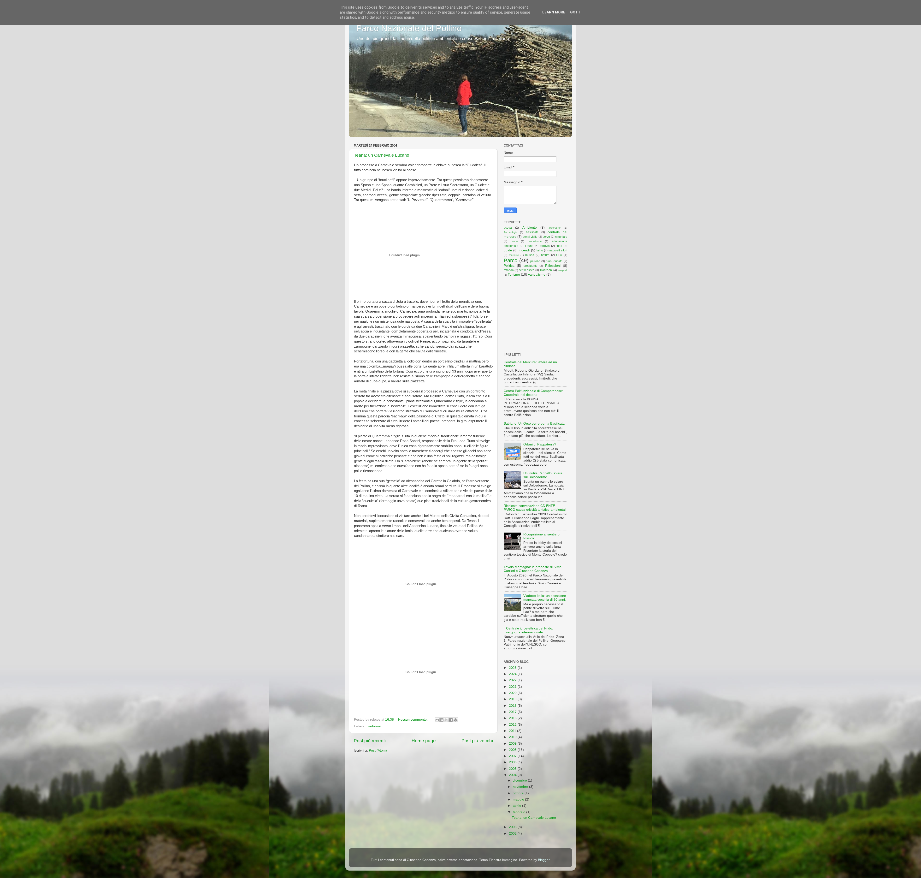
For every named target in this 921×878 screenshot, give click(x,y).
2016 (513, 718)
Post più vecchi (477, 740)
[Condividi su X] (446, 720)
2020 (513, 693)
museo (529, 255)
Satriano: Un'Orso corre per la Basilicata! (535, 423)
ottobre (519, 793)
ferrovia (545, 246)
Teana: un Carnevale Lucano (381, 155)
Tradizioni (373, 726)
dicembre (520, 780)
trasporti (562, 270)
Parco (510, 260)
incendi (524, 250)
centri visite (530, 236)
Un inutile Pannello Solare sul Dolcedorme (542, 475)
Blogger (543, 860)
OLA (559, 255)
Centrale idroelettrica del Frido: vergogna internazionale (529, 630)
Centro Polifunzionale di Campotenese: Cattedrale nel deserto (533, 393)
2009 (513, 743)
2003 (513, 827)
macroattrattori (558, 250)
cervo (546, 236)
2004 (513, 775)
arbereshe (555, 227)
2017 (513, 712)
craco (514, 241)
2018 (513, 705)
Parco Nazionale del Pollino (409, 28)
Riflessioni (553, 265)
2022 (513, 680)
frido (559, 246)
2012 (513, 724)
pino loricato (554, 261)
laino (540, 250)
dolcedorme (535, 241)
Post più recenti (370, 740)
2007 (513, 756)
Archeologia (510, 232)
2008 (513, 750)
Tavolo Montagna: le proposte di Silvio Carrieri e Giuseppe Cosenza (532, 569)
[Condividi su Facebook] (451, 720)
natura (545, 255)
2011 (513, 731)
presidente (530, 265)
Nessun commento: (413, 719)
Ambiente (529, 227)
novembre (521, 787)
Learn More (553, 12)
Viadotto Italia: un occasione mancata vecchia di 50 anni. (544, 597)
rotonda (509, 270)
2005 (513, 769)
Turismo (514, 274)
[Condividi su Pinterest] (455, 720)
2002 (513, 833)
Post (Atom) (378, 750)
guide (508, 250)
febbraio (519, 812)
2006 (513, 762)
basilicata (532, 232)
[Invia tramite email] (437, 720)
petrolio (535, 261)
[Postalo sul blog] (441, 720)
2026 (513, 668)
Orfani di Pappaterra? (539, 444)
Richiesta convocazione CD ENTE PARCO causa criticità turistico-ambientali (535, 507)
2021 (513, 686)
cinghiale (561, 236)
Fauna (529, 246)
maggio (519, 799)
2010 (513, 737)
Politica (509, 265)
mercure (514, 255)
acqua (508, 227)
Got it (576, 12)
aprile (517, 805)
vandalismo (536, 274)
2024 (513, 674)
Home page (424, 740)
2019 (513, 699)
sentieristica (526, 270)
